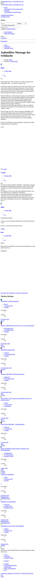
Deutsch (6, 561)
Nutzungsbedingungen (10, 565)
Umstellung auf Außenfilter (8, 501)
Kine (2, 232)
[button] (2, 3)
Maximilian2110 (8, 328)
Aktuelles (6, 10)
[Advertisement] (18, 149)
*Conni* (3, 172)
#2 (5, 180)
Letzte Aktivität (16, 12)
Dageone (6, 427)
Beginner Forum (8, 456)
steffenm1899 (8, 453)
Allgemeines (7, 406)
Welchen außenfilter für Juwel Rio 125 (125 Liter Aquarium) (17, 325)
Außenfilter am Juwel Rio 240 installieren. (12, 526)
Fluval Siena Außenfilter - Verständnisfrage (12, 424)
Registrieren (4, 41)
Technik (6, 307)
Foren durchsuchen (17, 9)
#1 (5, 75)
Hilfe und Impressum (10, 568)
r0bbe (10, 60)
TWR (5, 477)
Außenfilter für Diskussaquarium (10, 301)
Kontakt (6, 564)
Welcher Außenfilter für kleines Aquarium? (12, 374)
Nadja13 (6, 353)
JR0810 (6, 529)
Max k (6, 304)
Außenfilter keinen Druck (8, 350)
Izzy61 (6, 403)
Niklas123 (7, 377)
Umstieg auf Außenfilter (7, 474)
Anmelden (3, 38)
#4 (5, 240)
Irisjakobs (7, 504)
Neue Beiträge (8, 9)
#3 (5, 215)
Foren (5, 7)
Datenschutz (7, 567)
